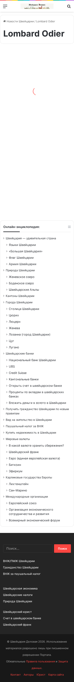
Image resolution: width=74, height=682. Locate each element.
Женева (14, 328)
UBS (12, 366)
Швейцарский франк (24, 452)
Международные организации (27, 496)
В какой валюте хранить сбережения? (36, 445)
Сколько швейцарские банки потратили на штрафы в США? (36, 98)
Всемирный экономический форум (34, 520)
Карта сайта (56, 674)
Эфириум (15, 471)
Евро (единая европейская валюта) (34, 458)
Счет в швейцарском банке (22, 618)
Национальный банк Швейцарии (32, 360)
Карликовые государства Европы (29, 477)
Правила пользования (40, 661)
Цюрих (14, 315)
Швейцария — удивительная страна (31, 238)
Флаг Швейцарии (21, 257)
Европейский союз (22, 503)
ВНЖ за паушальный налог (21, 573)
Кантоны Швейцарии (20, 296)
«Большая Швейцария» (26, 251)
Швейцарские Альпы (24, 289)
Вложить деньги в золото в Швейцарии (37, 402)
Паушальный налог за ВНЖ (25, 426)
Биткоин (15, 464)
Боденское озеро (21, 283)
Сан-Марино (18, 490)
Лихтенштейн (18, 484)
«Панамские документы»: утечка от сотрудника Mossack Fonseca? (36, 194)
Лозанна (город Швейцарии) (29, 334)
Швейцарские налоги (17, 595)
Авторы (29, 674)
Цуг (11, 341)
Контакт (15, 674)
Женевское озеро (22, 277)
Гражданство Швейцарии (20, 567)
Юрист (41, 674)
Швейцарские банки (20, 353)
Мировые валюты (18, 439)
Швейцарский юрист (17, 611)
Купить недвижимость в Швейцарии (31, 432)
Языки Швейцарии (22, 245)
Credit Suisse (18, 373)
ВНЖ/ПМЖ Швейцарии (19, 561)
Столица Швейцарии (24, 309)
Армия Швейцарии (22, 264)
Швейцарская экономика (20, 588)
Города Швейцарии (19, 302)
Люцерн (14, 321)
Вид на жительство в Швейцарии (29, 419)
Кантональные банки (24, 379)
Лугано (14, 347)
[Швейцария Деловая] (37, 6)
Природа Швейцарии (20, 270)
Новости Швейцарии (20, 21)
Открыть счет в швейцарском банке (35, 385)
